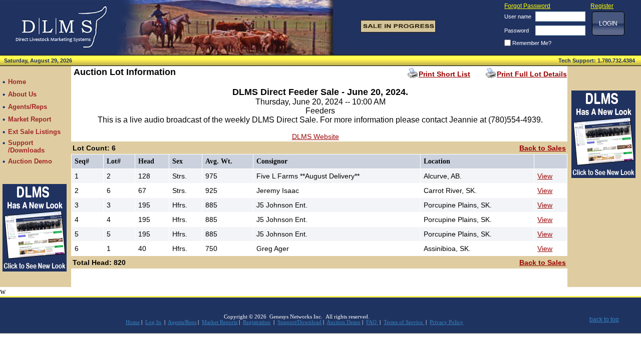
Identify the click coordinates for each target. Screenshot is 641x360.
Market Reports (219, 322)
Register (601, 6)
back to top (604, 319)
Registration (256, 322)
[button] (608, 24)
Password (516, 31)
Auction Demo (344, 322)
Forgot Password (527, 6)
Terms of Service (404, 322)
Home (133, 322)
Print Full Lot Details (532, 74)
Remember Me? (531, 43)
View (544, 176)
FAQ (372, 322)
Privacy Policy (446, 322)
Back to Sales (542, 148)
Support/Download (299, 322)
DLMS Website (315, 136)
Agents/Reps (182, 322)
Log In (153, 322)
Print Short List (444, 74)
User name (517, 17)
